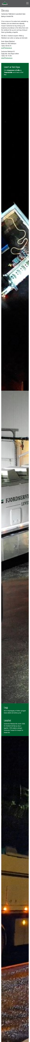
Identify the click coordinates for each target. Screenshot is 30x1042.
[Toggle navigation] (27, 3)
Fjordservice (11, 3)
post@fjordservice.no (6, 48)
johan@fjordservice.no (6, 58)
